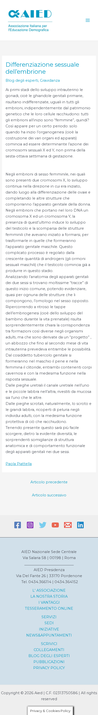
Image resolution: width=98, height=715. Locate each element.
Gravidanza (50, 80)
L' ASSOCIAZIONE (49, 590)
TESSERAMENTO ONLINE (49, 608)
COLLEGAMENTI (49, 650)
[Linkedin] (80, 525)
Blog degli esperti (22, 80)
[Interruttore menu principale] (87, 20)
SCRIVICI (49, 644)
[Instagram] (30, 525)
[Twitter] (42, 525)
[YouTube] (55, 525)
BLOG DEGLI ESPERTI (49, 656)
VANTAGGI (50, 602)
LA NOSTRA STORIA (49, 596)
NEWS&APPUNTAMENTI (49, 635)
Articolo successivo (49, 495)
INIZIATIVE (49, 629)
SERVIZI (49, 617)
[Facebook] (17, 525)
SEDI (49, 623)
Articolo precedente (49, 482)
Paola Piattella (19, 464)
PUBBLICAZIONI (49, 662)
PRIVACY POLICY (49, 668)
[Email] (68, 525)
